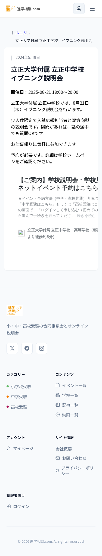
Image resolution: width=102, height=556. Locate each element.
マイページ (23, 448)
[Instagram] (41, 348)
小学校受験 (21, 386)
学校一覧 (70, 395)
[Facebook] (27, 348)
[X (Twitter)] (12, 348)
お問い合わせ (74, 458)
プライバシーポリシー (77, 470)
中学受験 (19, 396)
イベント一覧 (74, 385)
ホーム (21, 33)
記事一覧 (70, 405)
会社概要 (63, 449)
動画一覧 (70, 414)
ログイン (21, 506)
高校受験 (19, 407)
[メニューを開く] (92, 8)
